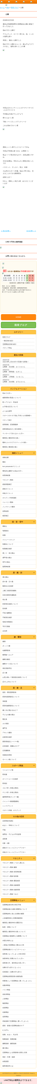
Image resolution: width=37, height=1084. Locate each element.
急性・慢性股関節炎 (9, 692)
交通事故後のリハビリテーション (14, 949)
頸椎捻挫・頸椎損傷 (9, 1039)
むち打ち (5, 1030)
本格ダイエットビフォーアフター (14, 852)
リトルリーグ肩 (7, 770)
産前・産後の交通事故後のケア (13, 1025)
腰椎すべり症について (10, 664)
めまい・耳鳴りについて (10, 825)
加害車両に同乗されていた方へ (13, 958)
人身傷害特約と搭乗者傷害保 (12, 918)
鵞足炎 (4, 719)
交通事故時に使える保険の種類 (13, 914)
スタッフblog (7, 348)
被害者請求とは (7, 1066)
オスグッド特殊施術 (9, 498)
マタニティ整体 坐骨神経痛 (11, 872)
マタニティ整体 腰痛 (9, 867)
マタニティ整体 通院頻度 (11, 881)
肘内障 (4, 608)
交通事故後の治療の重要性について (14, 909)
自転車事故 (6, 994)
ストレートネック (8, 540)
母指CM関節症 (7, 622)
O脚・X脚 (5, 843)
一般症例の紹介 (8, 341)
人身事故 (5, 999)
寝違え (4, 526)
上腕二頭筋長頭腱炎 (9, 590)
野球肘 (4, 783)
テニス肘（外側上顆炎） (10, 792)
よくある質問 (7, 411)
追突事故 (5, 1016)
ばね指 (4, 631)
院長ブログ (21, 325)
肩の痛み (5, 577)
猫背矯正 (5, 516)
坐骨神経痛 (6, 475)
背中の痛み (6, 562)
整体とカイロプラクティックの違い (14, 442)
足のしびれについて (9, 682)
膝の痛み (5, 1048)
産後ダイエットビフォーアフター (14, 848)
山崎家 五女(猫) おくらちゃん (14, 367)
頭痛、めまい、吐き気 (10, 1034)
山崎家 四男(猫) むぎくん (12, 372)
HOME (18, 317)
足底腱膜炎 (6, 750)
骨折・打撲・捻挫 (8, 1057)
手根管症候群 (7, 617)
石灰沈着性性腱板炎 (9, 595)
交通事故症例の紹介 (9, 344)
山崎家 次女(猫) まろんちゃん (14, 382)
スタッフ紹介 (7, 420)
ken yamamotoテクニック (11, 466)
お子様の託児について (10, 406)
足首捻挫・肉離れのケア (10, 746)
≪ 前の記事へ (6, 231)
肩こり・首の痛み (8, 553)
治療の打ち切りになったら (11, 967)
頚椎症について (7, 544)
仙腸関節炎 (6, 650)
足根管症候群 (7, 737)
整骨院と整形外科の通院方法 (12, 922)
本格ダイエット (7, 493)
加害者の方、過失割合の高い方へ (14, 963)
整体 (4, 462)
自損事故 (5, 1008)
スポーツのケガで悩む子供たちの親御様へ (17, 415)
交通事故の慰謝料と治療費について (14, 936)
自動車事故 (6, 985)
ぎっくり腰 (6, 646)
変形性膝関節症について (10, 706)
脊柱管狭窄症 (7, 668)
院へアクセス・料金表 (10, 402)
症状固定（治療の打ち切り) (11, 972)
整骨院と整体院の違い (10, 447)
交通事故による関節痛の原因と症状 (14, 1052)
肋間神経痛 (6, 566)
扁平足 (4, 728)
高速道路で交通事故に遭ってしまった (15, 1021)
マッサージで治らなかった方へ (13, 433)
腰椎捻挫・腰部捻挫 (9, 1043)
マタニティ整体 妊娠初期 (11, 890)
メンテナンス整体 (8, 507)
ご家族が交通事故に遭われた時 (13, 945)
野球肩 (4, 774)
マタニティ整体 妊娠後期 (11, 885)
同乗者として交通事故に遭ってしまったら (17, 981)
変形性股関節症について (10, 697)
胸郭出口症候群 (7, 586)
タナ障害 (5, 723)
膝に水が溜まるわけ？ (10, 710)
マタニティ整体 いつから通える (13, 863)
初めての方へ (7, 393)
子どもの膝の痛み (8, 714)
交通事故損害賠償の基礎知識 (12, 976)
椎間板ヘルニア (7, 655)
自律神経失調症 (7, 821)
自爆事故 (5, 1012)
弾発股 (4, 701)
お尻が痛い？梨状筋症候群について (14, 677)
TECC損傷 (6, 626)
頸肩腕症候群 (7, 549)
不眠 (4, 830)
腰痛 (4, 641)
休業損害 (5, 1061)
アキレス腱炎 (7, 732)
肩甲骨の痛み (7, 557)
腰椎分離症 (6, 659)
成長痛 (4, 839)
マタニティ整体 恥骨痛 (10, 876)
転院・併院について (9, 927)
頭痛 (4, 535)
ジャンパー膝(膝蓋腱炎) (10, 801)
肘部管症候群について (10, 604)
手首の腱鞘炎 (7, 613)
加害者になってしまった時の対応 (14, 954)
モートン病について (9, 759)
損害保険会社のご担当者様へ (12, 429)
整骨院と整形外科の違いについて (14, 931)
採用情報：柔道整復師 (10, 424)
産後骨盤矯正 (7, 484)
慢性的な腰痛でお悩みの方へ (12, 471)
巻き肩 (4, 599)
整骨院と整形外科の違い (10, 438)
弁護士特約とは (7, 940)
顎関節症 (5, 531)
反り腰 (4, 673)
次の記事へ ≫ (31, 231)
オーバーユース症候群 (10, 779)
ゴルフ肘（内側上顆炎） (10, 788)
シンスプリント (7, 806)
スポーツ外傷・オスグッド (11, 810)
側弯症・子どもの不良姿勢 (11, 834)
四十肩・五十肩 (7, 581)
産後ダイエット (7, 489)
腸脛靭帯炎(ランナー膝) (10, 797)
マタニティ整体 (7, 480)
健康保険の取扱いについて (11, 397)
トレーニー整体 (7, 502)
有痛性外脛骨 (7, 755)
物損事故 (5, 1003)
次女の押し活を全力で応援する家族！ (16, 362)
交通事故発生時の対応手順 (11, 905)
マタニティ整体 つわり (10, 894)
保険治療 (5, 457)
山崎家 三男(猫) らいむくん (13, 377)
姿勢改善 (5, 511)
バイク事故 (6, 990)
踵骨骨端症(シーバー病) (10, 741)
